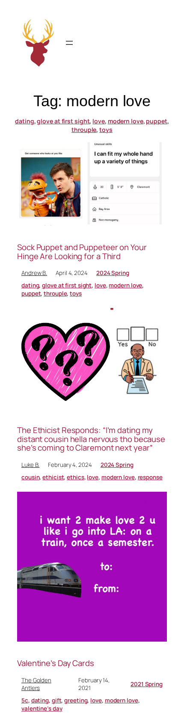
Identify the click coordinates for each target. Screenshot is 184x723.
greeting (75, 700)
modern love (125, 121)
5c (24, 700)
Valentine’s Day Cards (55, 663)
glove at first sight (63, 121)
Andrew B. (34, 273)
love (98, 121)
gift (57, 700)
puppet (156, 121)
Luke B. (30, 465)
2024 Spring (112, 273)
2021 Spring (147, 684)
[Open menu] (69, 43)
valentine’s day (41, 708)
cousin (30, 477)
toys (106, 129)
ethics (75, 477)
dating (24, 121)
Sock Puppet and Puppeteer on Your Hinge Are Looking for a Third (82, 251)
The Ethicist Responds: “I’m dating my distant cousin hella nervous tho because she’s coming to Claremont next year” (91, 439)
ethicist (53, 477)
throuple (83, 129)
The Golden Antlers (36, 684)
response (150, 477)
